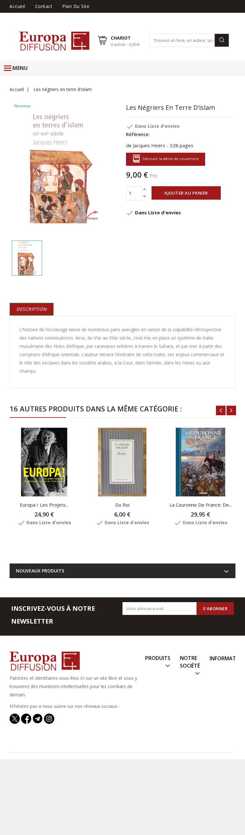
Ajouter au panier (186, 193)
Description (31, 309)
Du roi (122, 505)
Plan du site (75, 6)
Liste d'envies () (217, 16)
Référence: (138, 134)
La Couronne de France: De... (200, 505)
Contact (44, 6)
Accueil (17, 6)
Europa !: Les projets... (44, 505)
